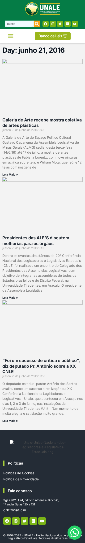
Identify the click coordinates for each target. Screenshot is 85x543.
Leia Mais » (10, 174)
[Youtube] (75, 24)
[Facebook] (45, 24)
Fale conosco (20, 490)
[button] (10, 36)
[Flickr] (67, 24)
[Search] (37, 24)
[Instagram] (53, 24)
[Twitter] (60, 24)
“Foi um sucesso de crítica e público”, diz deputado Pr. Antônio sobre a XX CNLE (41, 366)
